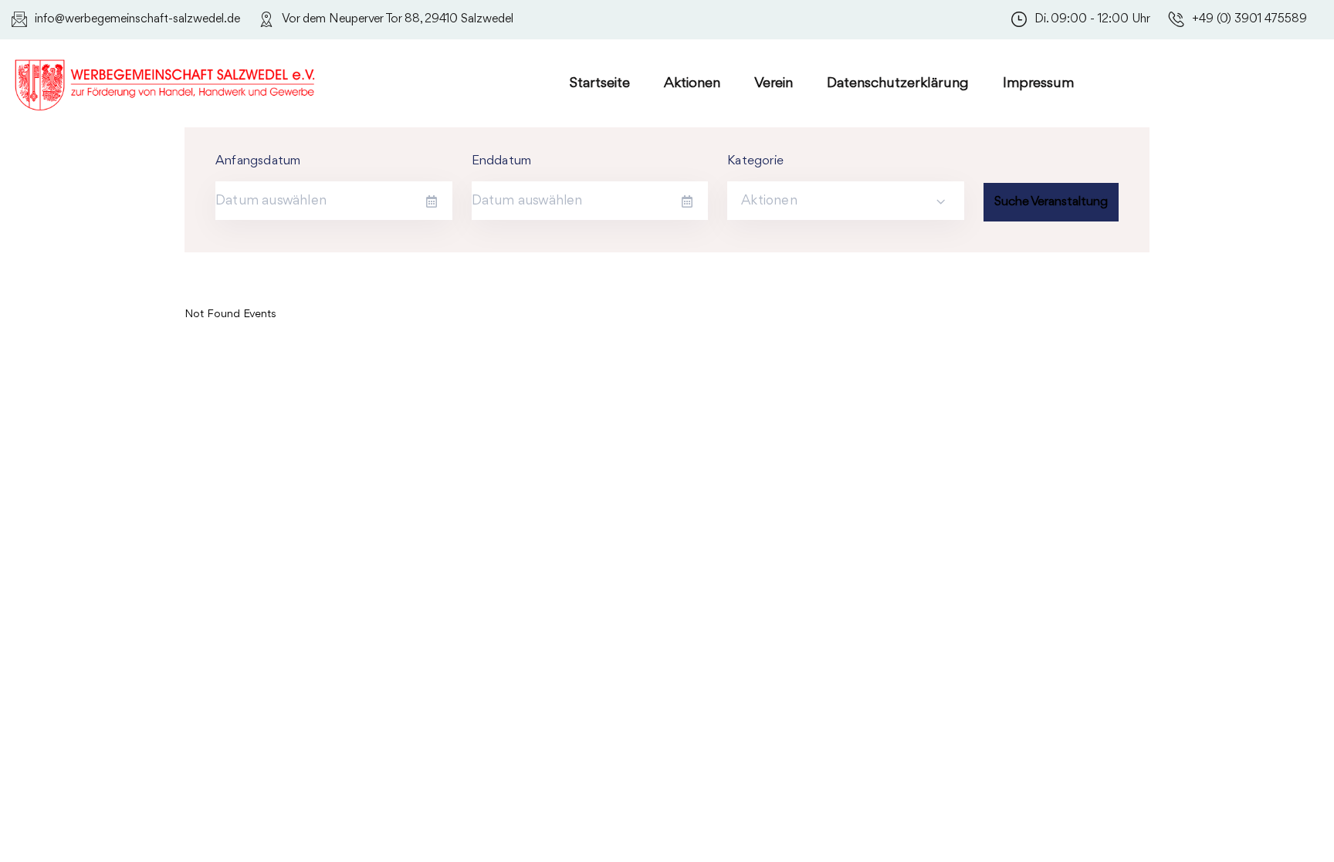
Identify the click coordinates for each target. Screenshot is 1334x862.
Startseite (600, 83)
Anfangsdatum (257, 160)
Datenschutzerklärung (898, 83)
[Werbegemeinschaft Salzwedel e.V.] (166, 82)
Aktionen (692, 83)
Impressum (1038, 83)
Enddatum (502, 160)
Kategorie (755, 160)
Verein (773, 83)
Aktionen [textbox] (769, 201)
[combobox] (845, 200)
